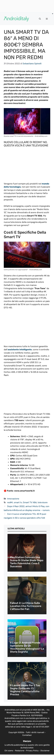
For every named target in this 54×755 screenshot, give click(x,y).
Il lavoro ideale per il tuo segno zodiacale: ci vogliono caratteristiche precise (25, 690)
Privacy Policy (32, 750)
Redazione (19, 750)
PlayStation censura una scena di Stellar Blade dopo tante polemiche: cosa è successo (26, 562)
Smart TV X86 (30, 502)
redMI (10, 502)
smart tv (18, 502)
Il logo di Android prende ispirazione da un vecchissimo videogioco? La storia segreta (27, 647)
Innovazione (13, 498)
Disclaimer (45, 750)
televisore (43, 502)
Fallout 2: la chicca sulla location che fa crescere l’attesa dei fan (25, 606)
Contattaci (27, 735)
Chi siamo (9, 750)
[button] (39, 19)
